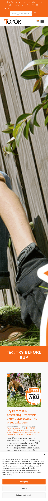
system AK (20, 430)
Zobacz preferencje (24, 495)
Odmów (24, 488)
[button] (44, 454)
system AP (28, 430)
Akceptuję (24, 482)
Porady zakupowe (13, 428)
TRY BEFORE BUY (25, 432)
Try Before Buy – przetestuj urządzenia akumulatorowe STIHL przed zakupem (22, 416)
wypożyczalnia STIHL (28, 434)
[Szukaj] (35, 13)
